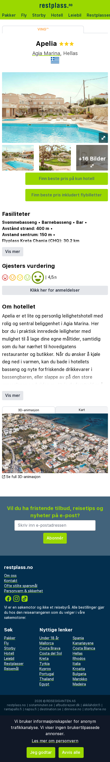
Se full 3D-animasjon (23, 477)
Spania (78, 638)
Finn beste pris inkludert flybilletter (66, 195)
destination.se (50, 709)
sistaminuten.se (41, 705)
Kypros (45, 669)
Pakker (9, 15)
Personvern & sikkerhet (23, 591)
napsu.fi (31, 709)
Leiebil (74, 15)
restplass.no (16, 705)
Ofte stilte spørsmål (20, 586)
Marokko (80, 679)
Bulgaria (79, 674)
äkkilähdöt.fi (91, 705)
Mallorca (46, 643)
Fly (24, 15)
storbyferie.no (95, 709)
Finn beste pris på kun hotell (66, 178)
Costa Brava (49, 648)
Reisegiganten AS (61, 701)
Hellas (78, 653)
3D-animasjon (28, 410)
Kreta (44, 659)
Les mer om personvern (55, 740)
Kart (82, 410)
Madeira (79, 684)
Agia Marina (46, 53)
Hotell (57, 15)
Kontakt (10, 581)
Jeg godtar (41, 752)
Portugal (46, 674)
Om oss (10, 576)
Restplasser (14, 664)
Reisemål (11, 669)
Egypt (44, 684)
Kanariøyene (83, 643)
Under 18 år (49, 638)
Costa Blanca (84, 648)
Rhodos (79, 659)
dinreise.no (72, 709)
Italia (77, 664)
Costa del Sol (50, 653)
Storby (39, 15)
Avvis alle (71, 752)
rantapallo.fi (13, 709)
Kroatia (79, 669)
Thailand (46, 679)
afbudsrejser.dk (68, 705)
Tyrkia (44, 664)
